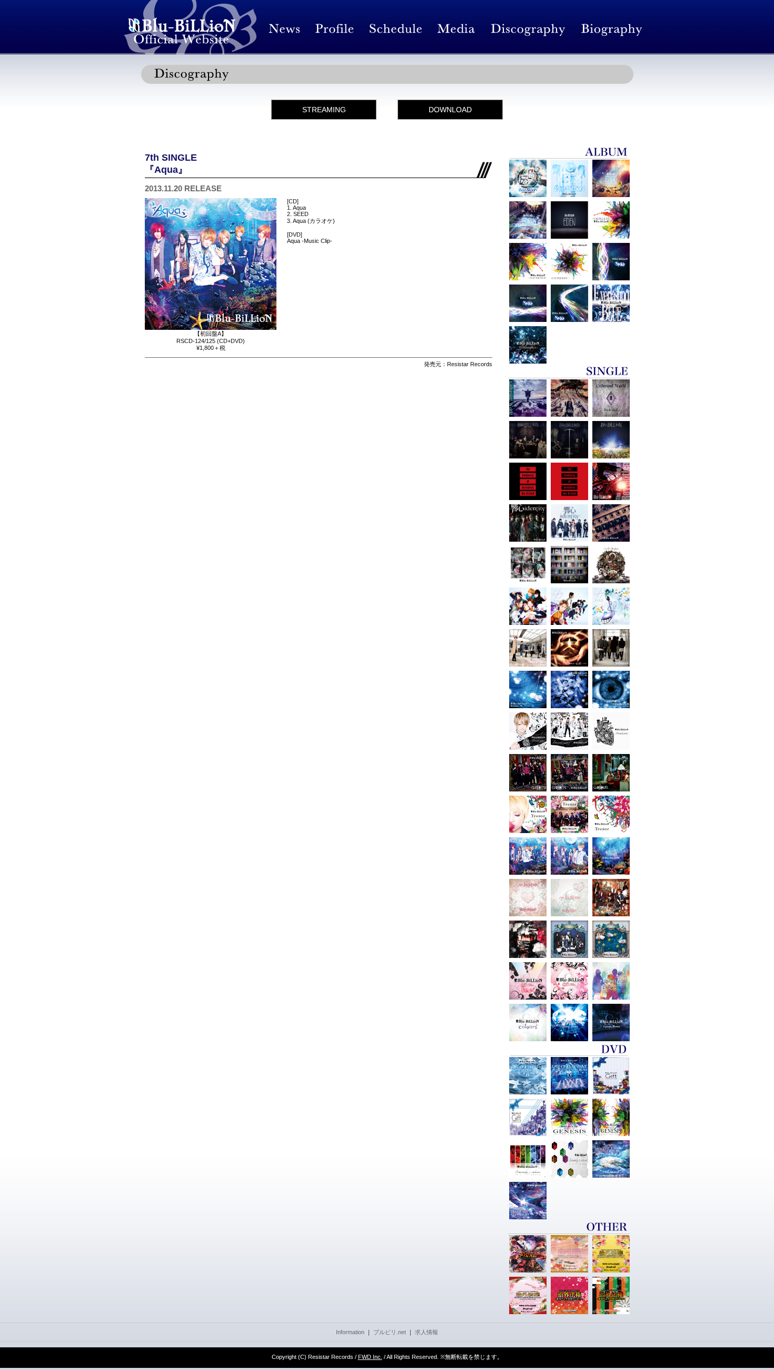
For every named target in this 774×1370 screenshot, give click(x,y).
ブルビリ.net (389, 1332)
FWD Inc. (370, 1357)
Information (350, 1332)
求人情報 (426, 1332)
